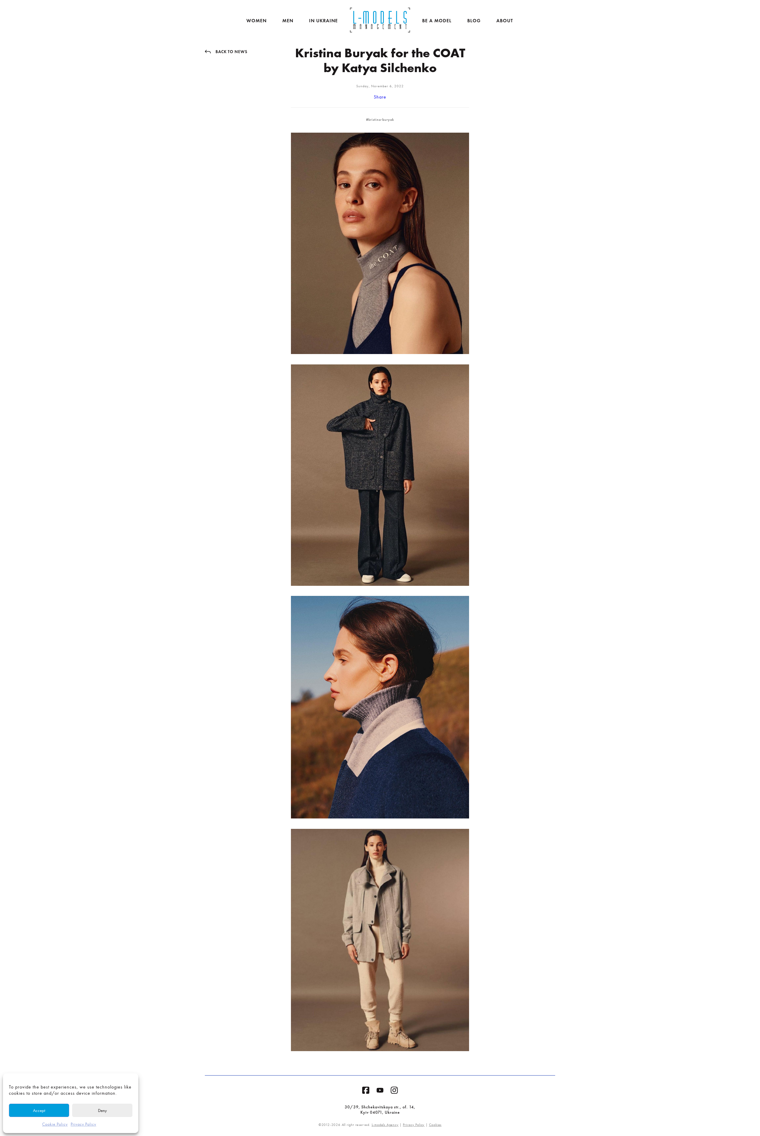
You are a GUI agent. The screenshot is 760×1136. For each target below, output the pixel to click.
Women (256, 21)
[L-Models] (380, 20)
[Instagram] (394, 1091)
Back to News (231, 51)
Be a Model (437, 21)
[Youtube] (380, 1091)
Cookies (435, 1125)
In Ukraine (323, 21)
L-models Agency (385, 1125)
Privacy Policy (83, 1124)
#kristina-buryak (380, 119)
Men (287, 21)
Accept (39, 1110)
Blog (474, 21)
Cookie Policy (55, 1124)
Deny (102, 1110)
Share (380, 97)
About (504, 21)
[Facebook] (365, 1091)
